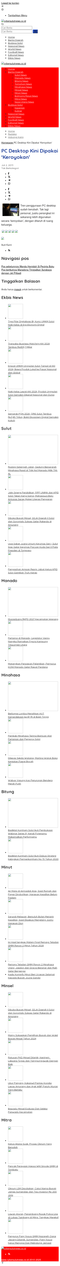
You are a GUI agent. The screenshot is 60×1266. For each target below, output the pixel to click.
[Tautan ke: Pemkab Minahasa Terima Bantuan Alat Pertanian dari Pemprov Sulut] (15, 732)
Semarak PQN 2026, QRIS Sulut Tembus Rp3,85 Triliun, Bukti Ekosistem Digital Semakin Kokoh (33, 417)
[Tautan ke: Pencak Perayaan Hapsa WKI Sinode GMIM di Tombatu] (15, 1162)
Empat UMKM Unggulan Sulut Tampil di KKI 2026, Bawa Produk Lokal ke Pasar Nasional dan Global (32, 369)
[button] (35, 31)
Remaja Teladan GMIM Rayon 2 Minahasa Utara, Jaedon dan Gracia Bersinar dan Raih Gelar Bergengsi (32, 968)
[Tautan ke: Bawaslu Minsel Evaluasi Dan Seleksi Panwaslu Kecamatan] (15, 1105)
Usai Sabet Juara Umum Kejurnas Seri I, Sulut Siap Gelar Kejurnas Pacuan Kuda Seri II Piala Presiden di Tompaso (33, 547)
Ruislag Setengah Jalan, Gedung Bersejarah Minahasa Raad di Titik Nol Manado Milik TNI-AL (33, 470)
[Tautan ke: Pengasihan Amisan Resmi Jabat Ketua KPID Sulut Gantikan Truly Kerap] (15, 565)
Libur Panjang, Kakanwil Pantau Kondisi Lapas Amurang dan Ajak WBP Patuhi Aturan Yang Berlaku (33, 1086)
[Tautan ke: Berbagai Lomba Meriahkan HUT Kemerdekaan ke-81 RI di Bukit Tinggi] (33, 710)
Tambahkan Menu (17, 15)
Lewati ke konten (10, 3)
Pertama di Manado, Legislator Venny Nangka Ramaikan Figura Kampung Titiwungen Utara (29, 641)
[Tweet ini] (9, 177)
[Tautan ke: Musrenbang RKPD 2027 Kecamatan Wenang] (33, 615)
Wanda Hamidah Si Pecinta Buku (27, 266)
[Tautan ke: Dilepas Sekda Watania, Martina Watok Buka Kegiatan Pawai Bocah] (15, 754)
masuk (17, 289)
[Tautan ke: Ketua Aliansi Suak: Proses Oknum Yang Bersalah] (15, 1140)
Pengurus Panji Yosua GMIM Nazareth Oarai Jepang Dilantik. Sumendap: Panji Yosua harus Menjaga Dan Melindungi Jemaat (32, 1239)
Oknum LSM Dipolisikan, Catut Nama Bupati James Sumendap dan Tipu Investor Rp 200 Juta (32, 1192)
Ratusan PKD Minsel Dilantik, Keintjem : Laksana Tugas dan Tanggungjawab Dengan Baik (33, 1061)
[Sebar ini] (8, 173)
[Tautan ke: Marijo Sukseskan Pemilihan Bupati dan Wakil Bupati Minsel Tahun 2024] (15, 1031)
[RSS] (9, 250)
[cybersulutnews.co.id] (13, 21)
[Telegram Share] (9, 180)
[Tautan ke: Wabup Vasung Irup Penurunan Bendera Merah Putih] (15, 776)
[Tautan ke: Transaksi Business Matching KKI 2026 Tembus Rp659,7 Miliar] (15, 340)
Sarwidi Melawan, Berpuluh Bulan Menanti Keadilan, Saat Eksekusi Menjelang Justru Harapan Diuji (31, 920)
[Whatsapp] (9, 183)
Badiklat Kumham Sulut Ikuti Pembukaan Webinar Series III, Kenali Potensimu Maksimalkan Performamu (30, 833)
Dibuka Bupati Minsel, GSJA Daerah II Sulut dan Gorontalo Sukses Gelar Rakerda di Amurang (31, 521)
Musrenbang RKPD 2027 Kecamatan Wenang (33, 619)
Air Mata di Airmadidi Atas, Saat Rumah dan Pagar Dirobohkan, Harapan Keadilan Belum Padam (32, 894)
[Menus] (2, 6)
